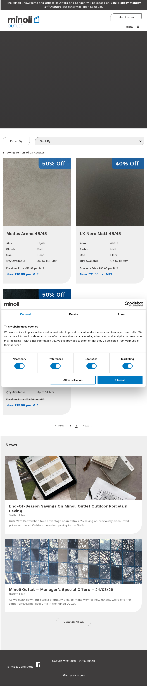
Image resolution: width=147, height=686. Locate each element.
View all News (73, 622)
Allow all (120, 380)
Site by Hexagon (73, 675)
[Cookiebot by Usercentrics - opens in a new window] (127, 304)
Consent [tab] (25, 314)
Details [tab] (73, 314)
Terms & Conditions (19, 666)
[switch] (55, 366)
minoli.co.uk (126, 17)
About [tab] (121, 314)
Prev (61, 425)
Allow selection (72, 380)
